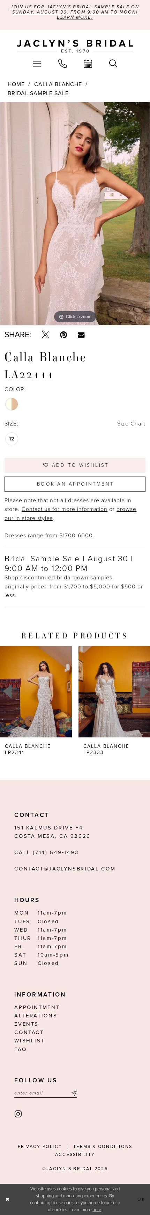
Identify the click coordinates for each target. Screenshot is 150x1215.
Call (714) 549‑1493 (46, 852)
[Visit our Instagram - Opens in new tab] (18, 1114)
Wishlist (29, 1041)
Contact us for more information (64, 509)
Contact (29, 1032)
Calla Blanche (58, 84)
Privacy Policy (40, 1146)
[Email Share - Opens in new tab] (81, 335)
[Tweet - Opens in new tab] (45, 335)
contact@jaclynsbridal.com (64, 869)
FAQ (20, 1049)
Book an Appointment (75, 484)
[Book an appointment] (88, 64)
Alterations (35, 1015)
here (96, 1210)
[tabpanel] (75, 213)
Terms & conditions (102, 1146)
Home (16, 84)
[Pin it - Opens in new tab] (63, 335)
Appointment (37, 1007)
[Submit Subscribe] (73, 1093)
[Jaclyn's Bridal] (75, 46)
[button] (37, 64)
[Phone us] (62, 64)
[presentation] (36, 691)
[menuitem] (37, 64)
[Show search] (113, 64)
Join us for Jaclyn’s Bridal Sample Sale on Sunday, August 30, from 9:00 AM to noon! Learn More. (74, 12)
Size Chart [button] (131, 423)
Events (26, 1024)
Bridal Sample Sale (38, 93)
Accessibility (75, 1154)
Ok (141, 1199)
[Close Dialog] (7, 1199)
